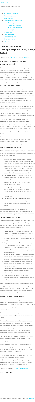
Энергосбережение (9, 39)
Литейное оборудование (15, 27)
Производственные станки (15, 23)
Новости (6, 41)
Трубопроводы (8, 32)
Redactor (26, 57)
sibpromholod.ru (4, 2)
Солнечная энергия (9, 29)
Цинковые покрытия (10, 36)
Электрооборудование (14, 25)
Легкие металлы (8, 18)
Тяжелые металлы (9, 34)
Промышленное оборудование (13, 20)
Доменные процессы (10, 16)
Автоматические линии (11, 13)
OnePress (31, 398)
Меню (2, 10)
